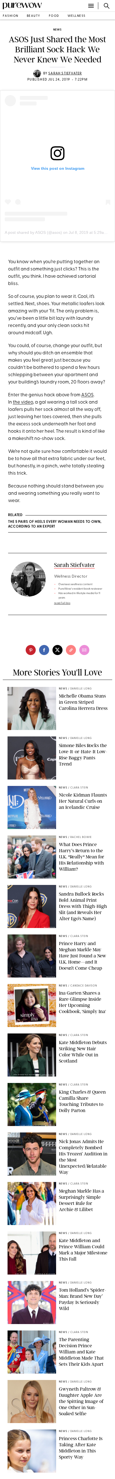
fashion (10, 16)
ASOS (87, 395)
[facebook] (44, 650)
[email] (84, 650)
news (57, 30)
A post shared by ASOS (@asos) (33, 232)
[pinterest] (31, 650)
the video (23, 402)
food (54, 16)
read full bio (62, 603)
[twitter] (57, 650)
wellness (77, 16)
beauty (33, 16)
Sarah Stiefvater (65, 73)
